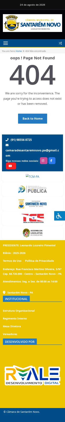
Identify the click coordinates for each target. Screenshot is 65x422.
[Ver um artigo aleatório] (60, 43)
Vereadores (10, 334)
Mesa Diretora (12, 326)
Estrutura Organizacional (19, 310)
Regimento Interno (15, 318)
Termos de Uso (12, 260)
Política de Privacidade (39, 260)
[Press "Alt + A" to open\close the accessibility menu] (59, 216)
